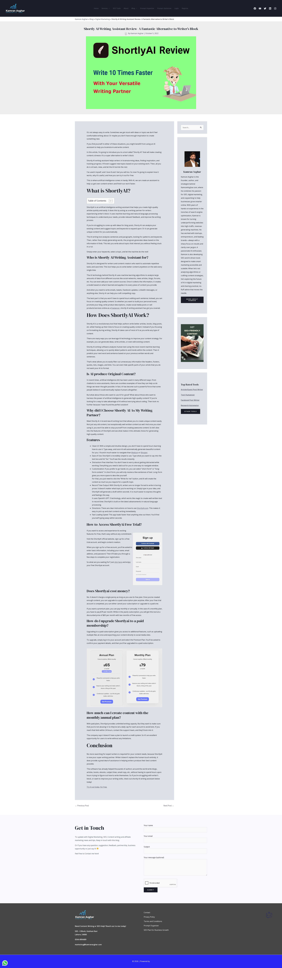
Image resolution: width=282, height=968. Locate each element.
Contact (147, 912)
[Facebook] (255, 8)
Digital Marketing (102, 19)
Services (105, 8)
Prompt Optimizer (164, 8)
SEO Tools (117, 8)
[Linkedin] (270, 8)
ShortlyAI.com (142, 508)
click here (118, 562)
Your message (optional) (154, 857)
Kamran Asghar (81, 19)
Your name (148, 825)
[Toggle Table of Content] (109, 201)
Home (96, 8)
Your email (148, 836)
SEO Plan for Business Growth (156, 930)
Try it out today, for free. (97, 787)
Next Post (168, 805)
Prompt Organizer (147, 8)
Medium (134, 452)
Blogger (144, 452)
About (126, 8)
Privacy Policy (149, 917)
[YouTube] (260, 8)
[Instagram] (275, 8)
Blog (133, 8)
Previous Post (82, 805)
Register (185, 8)
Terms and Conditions (153, 921)
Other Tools (190, 411)
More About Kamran (192, 299)
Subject (147, 847)
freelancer (115, 308)
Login (176, 8)
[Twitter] (265, 8)
